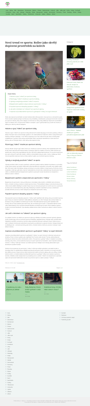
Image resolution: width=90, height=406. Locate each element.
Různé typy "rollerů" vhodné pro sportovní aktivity (24, 99)
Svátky (24, 14)
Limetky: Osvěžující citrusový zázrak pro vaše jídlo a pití (75, 62)
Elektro (34, 10)
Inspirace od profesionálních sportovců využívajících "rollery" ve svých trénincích (33, 111)
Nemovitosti (52, 12)
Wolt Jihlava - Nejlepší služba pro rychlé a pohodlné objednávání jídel (75, 132)
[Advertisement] (45, 26)
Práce (64, 12)
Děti (15, 10)
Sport (12, 14)
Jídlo (57, 10)
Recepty (69, 12)
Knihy (68, 10)
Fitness (39, 10)
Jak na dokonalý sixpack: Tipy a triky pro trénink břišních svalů (75, 155)
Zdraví (53, 14)
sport (62, 267)
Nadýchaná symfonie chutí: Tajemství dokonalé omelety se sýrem (76, 110)
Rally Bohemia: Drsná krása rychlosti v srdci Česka (33, 289)
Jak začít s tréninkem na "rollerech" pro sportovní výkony (27, 109)
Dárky (11, 10)
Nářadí (45, 12)
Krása (72, 10)
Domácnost (28, 10)
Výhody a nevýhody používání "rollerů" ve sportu (24, 101)
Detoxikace (21, 10)
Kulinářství (8, 12)
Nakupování (39, 12)
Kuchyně (77, 10)
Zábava (49, 14)
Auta (7, 10)
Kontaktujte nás (20, 262)
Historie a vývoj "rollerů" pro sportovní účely (23, 96)
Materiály (28, 12)
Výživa (43, 14)
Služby (79, 12)
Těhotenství (31, 14)
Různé (74, 12)
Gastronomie (45, 10)
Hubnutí (53, 10)
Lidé (17, 12)
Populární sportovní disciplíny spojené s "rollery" (24, 106)
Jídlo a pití (62, 10)
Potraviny (58, 12)
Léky (14, 12)
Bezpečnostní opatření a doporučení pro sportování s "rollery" (28, 104)
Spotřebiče (18, 14)
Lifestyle (22, 12)
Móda (33, 12)
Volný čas (37, 14)
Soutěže (8, 14)
